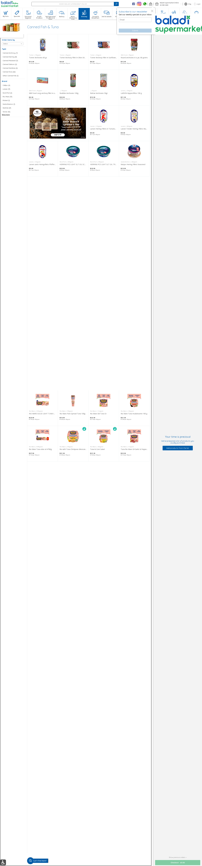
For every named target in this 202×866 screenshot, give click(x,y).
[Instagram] (139, 4)
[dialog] (136, 21)
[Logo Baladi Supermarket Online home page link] (9, 4)
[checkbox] (12, 53)
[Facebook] (133, 4)
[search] (116, 4)
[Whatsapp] (145, 4)
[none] (42, 52)
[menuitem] (5, 14)
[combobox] (75, 4)
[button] (151, 4)
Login (198, 4)
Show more (6, 115)
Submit (135, 30)
